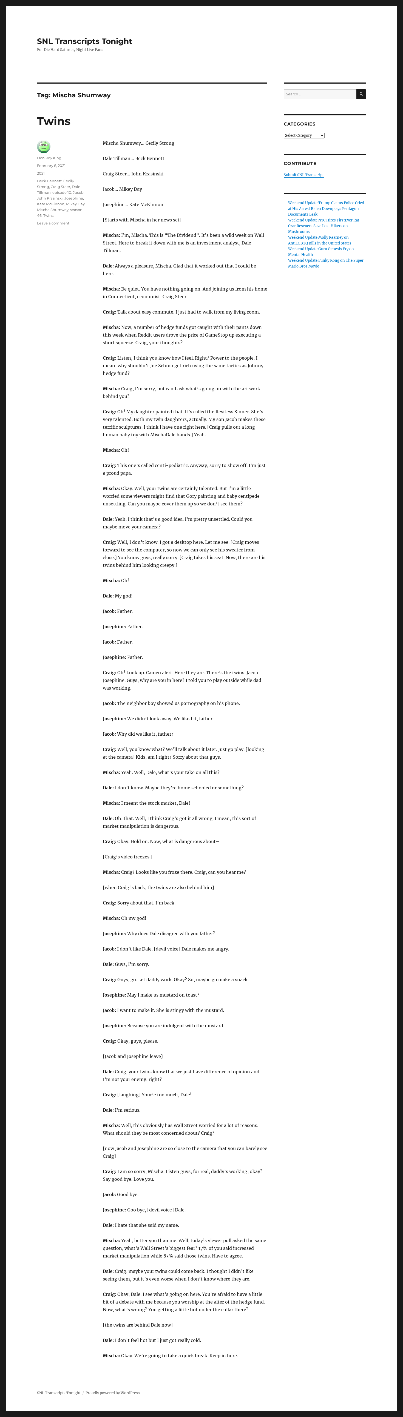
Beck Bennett (49, 181)
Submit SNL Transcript (304, 175)
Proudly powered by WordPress (113, 1393)
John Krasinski (50, 198)
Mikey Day (75, 204)
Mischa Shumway (53, 209)
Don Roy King (49, 158)
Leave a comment (53, 223)
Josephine (73, 198)
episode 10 (61, 192)
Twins (53, 121)
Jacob (78, 192)
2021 (41, 173)
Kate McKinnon (50, 204)
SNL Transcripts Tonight (84, 41)
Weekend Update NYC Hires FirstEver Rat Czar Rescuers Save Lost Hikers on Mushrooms (323, 226)
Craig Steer (60, 186)
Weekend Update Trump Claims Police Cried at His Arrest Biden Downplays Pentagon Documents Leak (326, 209)
